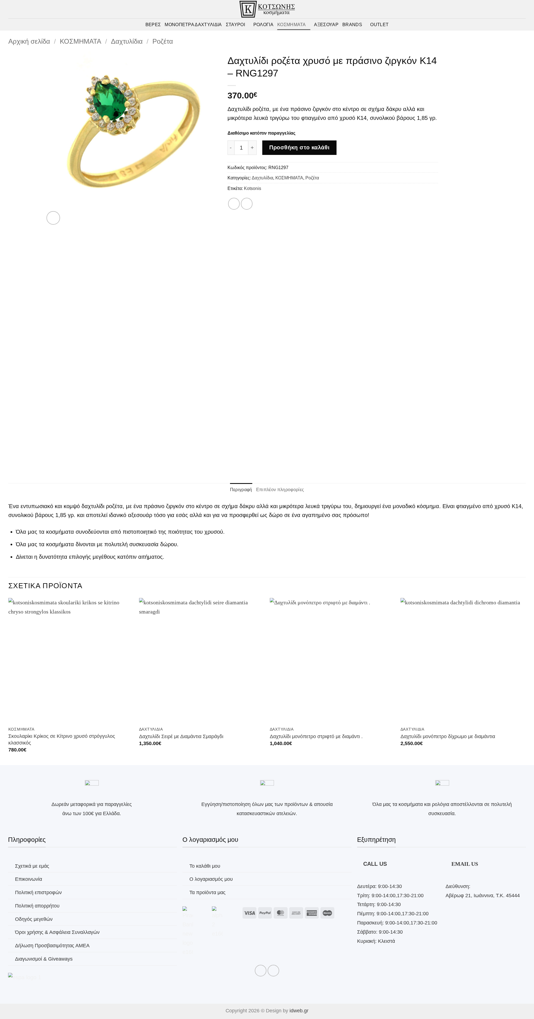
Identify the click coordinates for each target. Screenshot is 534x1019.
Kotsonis (252, 188)
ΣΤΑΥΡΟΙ (235, 24)
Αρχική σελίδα (29, 41)
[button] (514, 24)
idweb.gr (299, 1010)
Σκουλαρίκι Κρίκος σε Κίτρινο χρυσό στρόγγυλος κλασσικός (61, 739)
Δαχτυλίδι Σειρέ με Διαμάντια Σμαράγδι (181, 736)
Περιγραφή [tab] (241, 489)
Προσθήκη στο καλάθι (299, 147)
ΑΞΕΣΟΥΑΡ (326, 24)
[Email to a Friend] (247, 203)
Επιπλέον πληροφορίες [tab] (280, 489)
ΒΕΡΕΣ (153, 24)
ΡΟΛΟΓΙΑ (263, 24)
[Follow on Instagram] (273, 970)
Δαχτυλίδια (127, 41)
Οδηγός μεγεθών (34, 919)
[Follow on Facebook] (260, 970)
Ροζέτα (162, 41)
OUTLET (379, 24)
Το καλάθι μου (204, 866)
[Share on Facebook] (234, 203)
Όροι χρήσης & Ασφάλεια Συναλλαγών (57, 932)
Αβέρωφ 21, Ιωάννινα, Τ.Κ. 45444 (483, 895)
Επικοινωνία (28, 879)
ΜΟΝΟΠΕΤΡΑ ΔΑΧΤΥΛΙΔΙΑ (193, 24)
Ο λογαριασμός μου (211, 879)
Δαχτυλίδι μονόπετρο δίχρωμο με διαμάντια (447, 736)
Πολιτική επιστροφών (38, 892)
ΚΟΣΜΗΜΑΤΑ (291, 24)
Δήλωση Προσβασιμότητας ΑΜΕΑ (52, 945)
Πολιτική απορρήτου (37, 906)
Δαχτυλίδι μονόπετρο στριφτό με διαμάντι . (316, 736)
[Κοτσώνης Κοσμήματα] (267, 9)
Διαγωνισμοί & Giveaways (44, 959)
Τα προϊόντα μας (207, 892)
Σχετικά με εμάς (32, 866)
